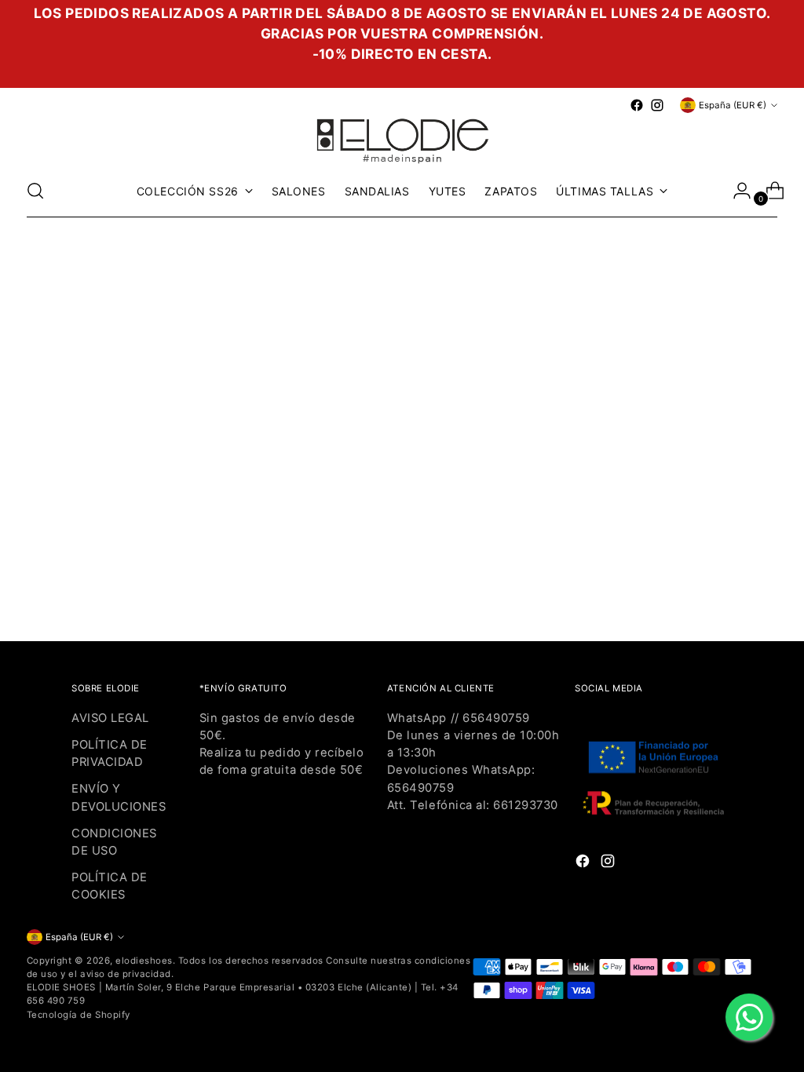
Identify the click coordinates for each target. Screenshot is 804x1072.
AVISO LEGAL (110, 718)
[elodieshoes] (402, 140)
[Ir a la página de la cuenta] (735, 190)
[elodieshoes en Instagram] (657, 105)
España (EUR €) (732, 105)
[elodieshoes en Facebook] (637, 105)
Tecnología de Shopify (78, 1014)
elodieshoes (144, 960)
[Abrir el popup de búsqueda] (35, 190)
